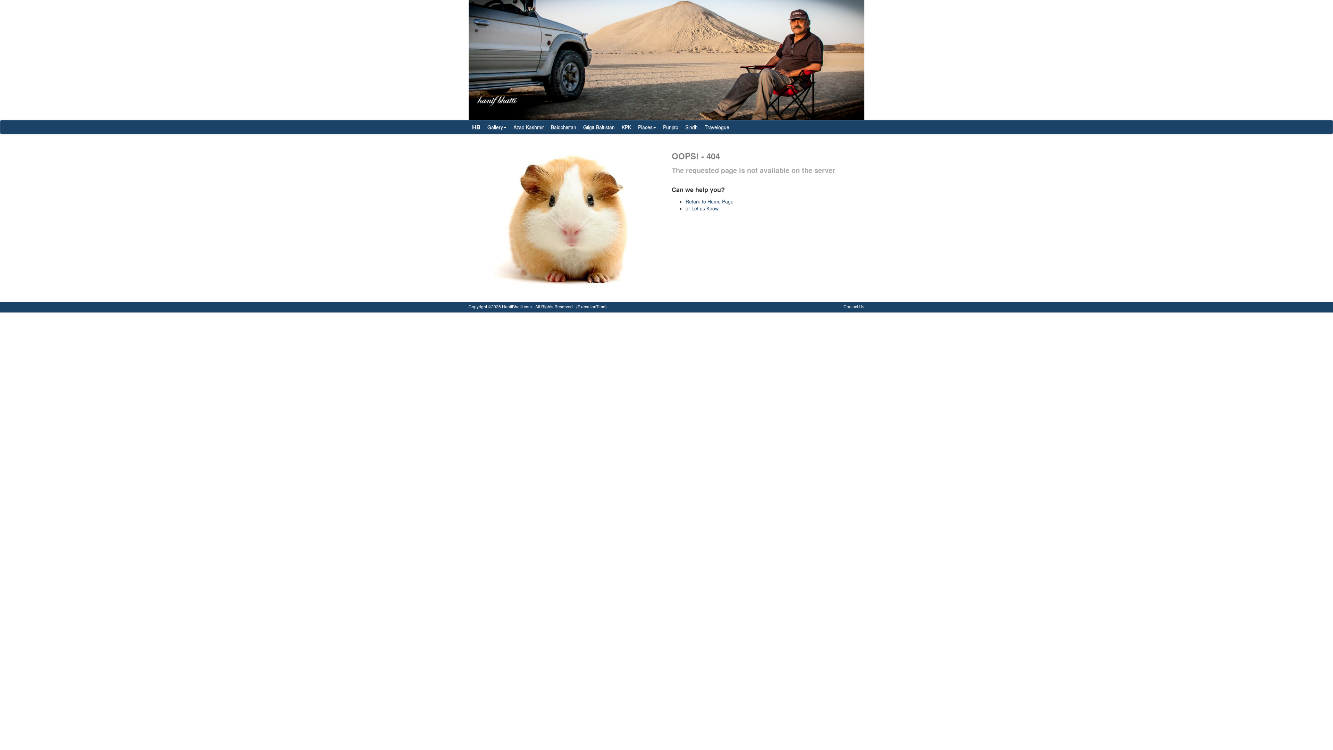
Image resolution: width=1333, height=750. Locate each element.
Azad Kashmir (528, 127)
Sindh (691, 127)
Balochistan (563, 127)
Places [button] (645, 127)
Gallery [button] (495, 127)
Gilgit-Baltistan (599, 127)
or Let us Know (702, 208)
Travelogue (717, 127)
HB (476, 127)
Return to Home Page (709, 201)
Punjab (670, 127)
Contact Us (854, 306)
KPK (626, 127)
